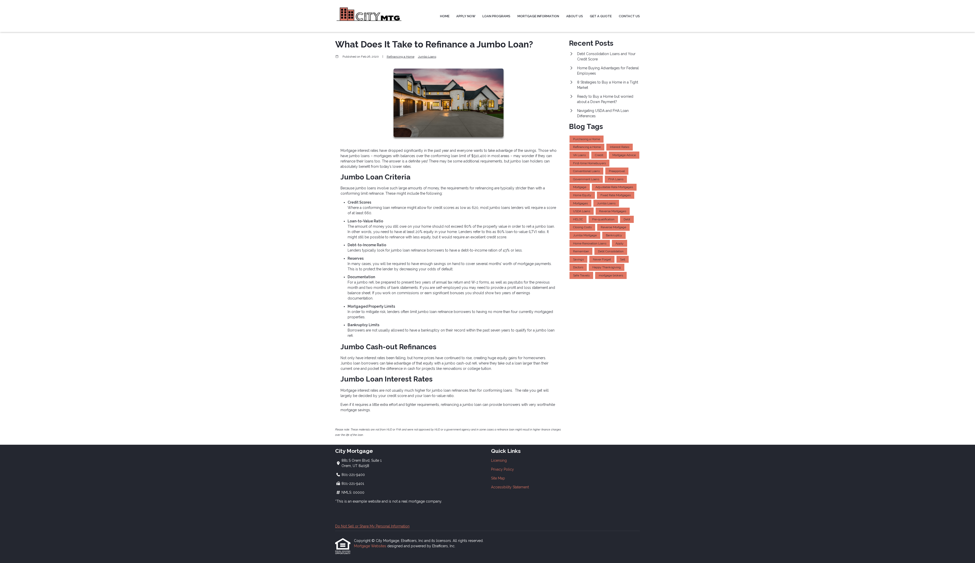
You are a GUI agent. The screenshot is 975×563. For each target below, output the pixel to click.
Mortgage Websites (370, 546)
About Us (574, 16)
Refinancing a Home (400, 56)
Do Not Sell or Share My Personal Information (372, 526)
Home (444, 16)
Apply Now (465, 16)
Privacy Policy (502, 469)
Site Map (498, 478)
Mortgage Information (538, 16)
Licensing (499, 460)
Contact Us (629, 16)
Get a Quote (601, 16)
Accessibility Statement (510, 487)
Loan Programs (496, 16)
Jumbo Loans (427, 56)
